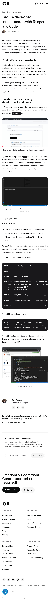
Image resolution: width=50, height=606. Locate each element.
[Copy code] (45, 306)
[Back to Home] (7, 3)
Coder (5, 65)
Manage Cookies (39, 585)
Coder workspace (28, 336)
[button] (46, 3)
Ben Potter (13, 32)
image (37, 110)
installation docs (38, 229)
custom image (15, 249)
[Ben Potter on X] (13, 407)
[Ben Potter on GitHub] (18, 407)
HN (23, 407)
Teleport (5, 83)
